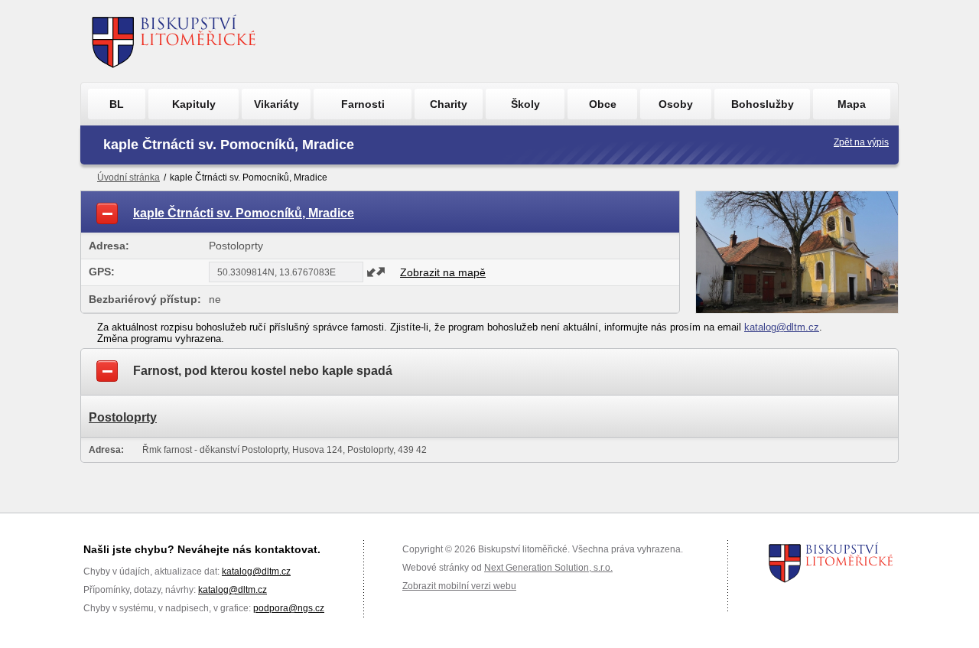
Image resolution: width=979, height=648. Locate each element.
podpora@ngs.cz (288, 608)
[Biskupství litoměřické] (831, 562)
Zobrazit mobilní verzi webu (459, 586)
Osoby (676, 104)
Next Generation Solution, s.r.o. (548, 567)
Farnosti (363, 104)
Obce (602, 104)
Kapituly (194, 104)
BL (116, 104)
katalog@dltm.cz (781, 327)
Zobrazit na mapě (443, 272)
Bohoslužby (762, 104)
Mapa (852, 104)
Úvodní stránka (128, 177)
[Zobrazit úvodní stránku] (174, 40)
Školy (525, 104)
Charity (448, 104)
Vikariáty (276, 104)
